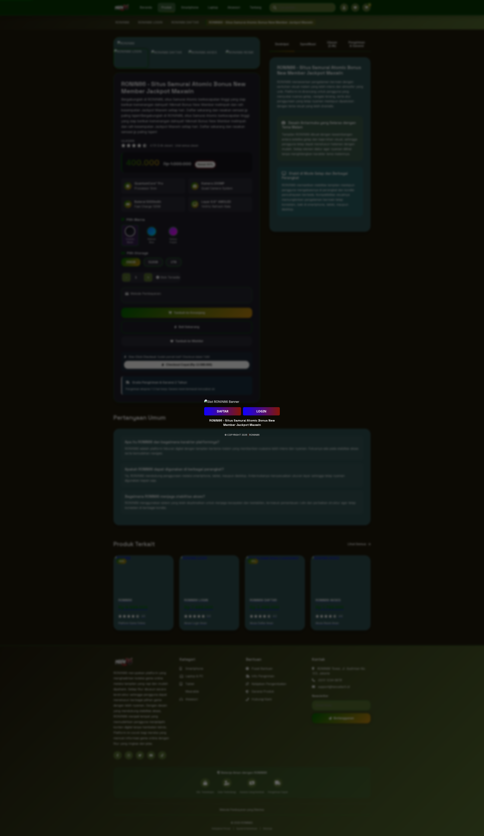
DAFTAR (223, 411)
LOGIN (261, 411)
